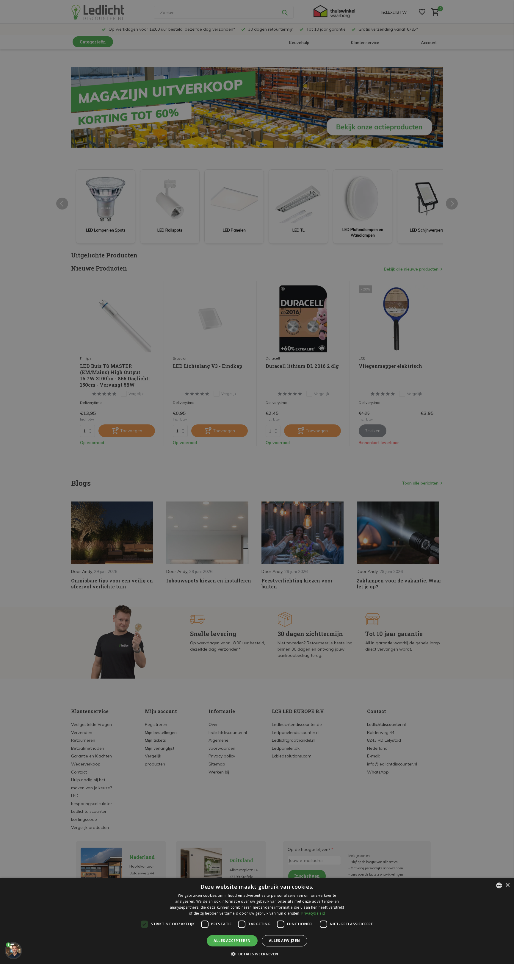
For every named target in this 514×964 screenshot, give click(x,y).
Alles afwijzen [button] (284, 940)
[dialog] (257, 921)
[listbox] (499, 885)
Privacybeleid (313, 913)
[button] (257, 954)
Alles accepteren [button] (232, 940)
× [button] (507, 885)
